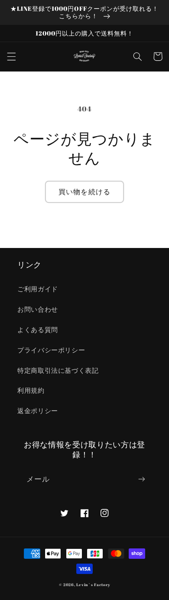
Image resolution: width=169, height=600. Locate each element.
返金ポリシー (37, 410)
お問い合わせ (37, 309)
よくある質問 (37, 329)
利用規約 (31, 390)
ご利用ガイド (37, 288)
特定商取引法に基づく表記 (58, 370)
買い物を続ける (84, 191)
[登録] (142, 479)
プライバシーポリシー (51, 350)
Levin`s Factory (93, 584)
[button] (11, 56)
